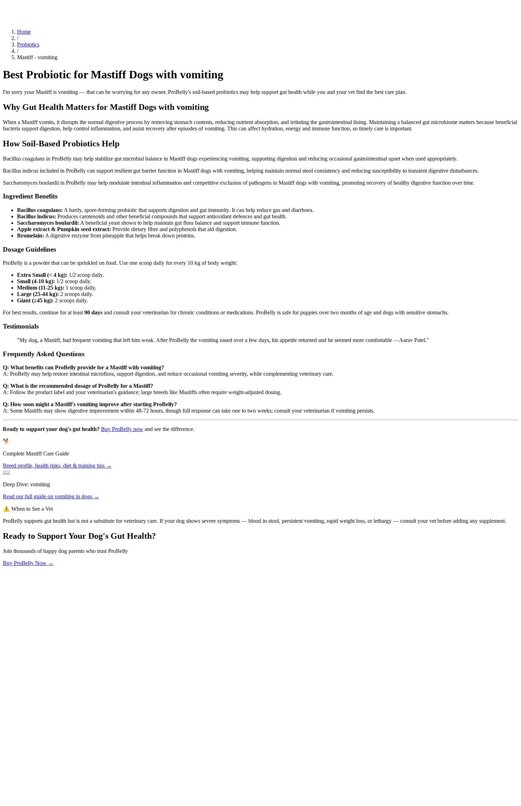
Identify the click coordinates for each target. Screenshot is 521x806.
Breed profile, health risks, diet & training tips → (57, 466)
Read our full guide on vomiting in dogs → (51, 496)
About (41, 6)
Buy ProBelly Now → (28, 563)
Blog (8, 6)
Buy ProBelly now (122, 429)
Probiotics (28, 44)
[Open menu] (6, 14)
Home (24, 32)
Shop (54, 6)
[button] (260, 675)
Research (24, 6)
